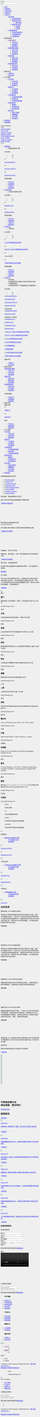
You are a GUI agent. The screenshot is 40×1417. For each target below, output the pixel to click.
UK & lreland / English (7, 136)
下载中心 (11, 186)
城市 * (3, 1241)
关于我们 (7, 432)
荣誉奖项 (11, 451)
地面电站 (7, 146)
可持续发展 (8, 447)
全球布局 (11, 435)
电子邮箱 (4, 1239)
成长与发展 (12, 465)
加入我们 (7, 463)
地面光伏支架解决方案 (11, 838)
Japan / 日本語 (5, 138)
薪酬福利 (11, 467)
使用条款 (10, 1368)
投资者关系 (8, 455)
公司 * (3, 1235)
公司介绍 (11, 434)
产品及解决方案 (13, 840)
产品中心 (11, 182)
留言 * (3, 1245)
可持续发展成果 (13, 449)
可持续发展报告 (13, 453)
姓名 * (3, 1233)
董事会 (10, 457)
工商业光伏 (8, 190)
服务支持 (7, 1388)
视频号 (6, 1350)
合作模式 (11, 388)
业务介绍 (11, 370)
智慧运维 (7, 376)
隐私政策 (20, 1248)
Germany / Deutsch (6, 139)
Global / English (5, 129)
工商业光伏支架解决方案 (12, 865)
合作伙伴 (11, 372)
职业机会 (11, 471)
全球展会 (11, 443)
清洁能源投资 (8, 384)
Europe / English (6, 134)
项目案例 (11, 184)
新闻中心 (7, 439)
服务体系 (11, 380)
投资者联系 (12, 461)
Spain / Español (5, 141)
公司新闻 (11, 441)
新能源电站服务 (9, 369)
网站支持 (16, 1368)
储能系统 (7, 1318)
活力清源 (11, 469)
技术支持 (11, 365)
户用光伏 (7, 226)
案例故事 (11, 426)
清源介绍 (7, 1300)
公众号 (6, 1346)
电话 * (3, 1237)
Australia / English (6, 132)
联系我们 (11, 188)
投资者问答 (12, 459)
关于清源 (7, 1382)
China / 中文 (4, 131)
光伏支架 (7, 1316)
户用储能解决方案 (10, 892)
